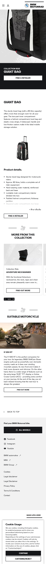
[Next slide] (13, 299)
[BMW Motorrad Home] (34, 6)
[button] (3, 5)
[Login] (8, 5)
